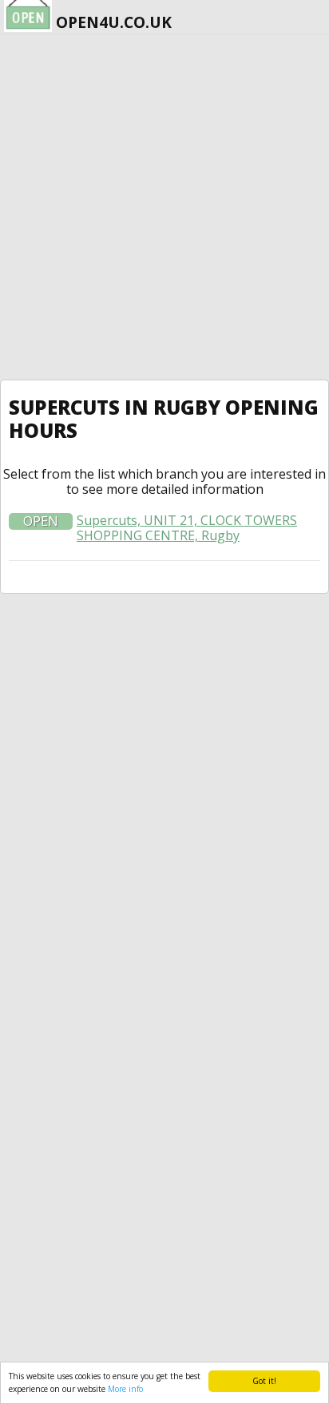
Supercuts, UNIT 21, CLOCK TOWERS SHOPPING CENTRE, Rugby (187, 528)
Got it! (264, 1380)
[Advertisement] (164, 207)
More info (125, 1388)
